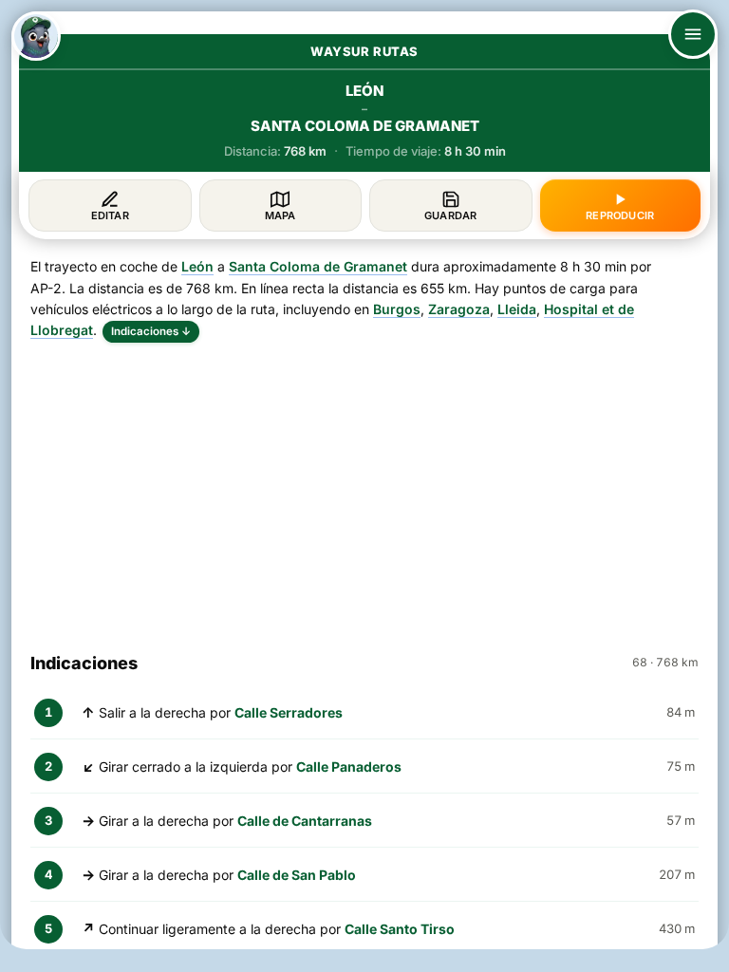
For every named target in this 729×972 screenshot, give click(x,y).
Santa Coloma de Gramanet (318, 266)
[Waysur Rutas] (36, 36)
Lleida (516, 309)
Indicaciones (151, 331)
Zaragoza (459, 309)
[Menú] (693, 34)
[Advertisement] (364, 489)
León (197, 266)
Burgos (397, 309)
